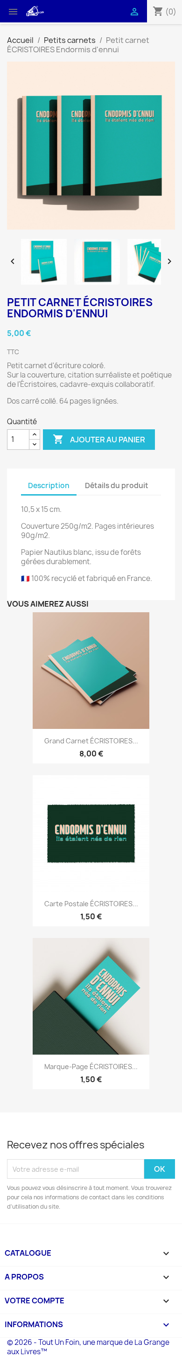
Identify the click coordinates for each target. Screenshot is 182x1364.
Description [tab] (49, 485)
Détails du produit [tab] (116, 485)
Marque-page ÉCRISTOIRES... (91, 1066)
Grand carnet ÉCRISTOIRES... (91, 740)
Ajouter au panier (99, 439)
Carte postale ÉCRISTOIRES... (91, 903)
